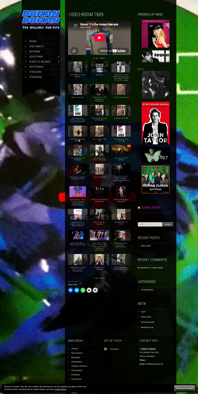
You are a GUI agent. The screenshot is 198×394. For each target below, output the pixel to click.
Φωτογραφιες (36, 66)
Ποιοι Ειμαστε (36, 46)
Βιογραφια (34, 51)
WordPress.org (147, 327)
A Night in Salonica (39, 61)
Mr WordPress (144, 268)
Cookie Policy (60, 389)
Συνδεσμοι (35, 71)
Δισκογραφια (36, 56)
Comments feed (147, 322)
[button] (102, 58)
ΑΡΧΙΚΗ (33, 41)
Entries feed (146, 317)
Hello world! (146, 246)
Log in (143, 312)
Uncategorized (147, 290)
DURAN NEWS (150, 207)
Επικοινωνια (35, 77)
